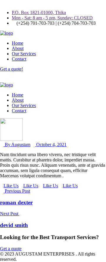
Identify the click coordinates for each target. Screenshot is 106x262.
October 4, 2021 (51, 144)
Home (17, 43)
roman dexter (16, 202)
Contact (19, 58)
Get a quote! (11, 68)
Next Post (9, 213)
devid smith (14, 225)
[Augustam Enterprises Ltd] (6, 33)
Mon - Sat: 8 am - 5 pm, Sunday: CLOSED (52, 17)
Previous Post (17, 190)
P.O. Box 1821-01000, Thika (39, 12)
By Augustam (17, 144)
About (18, 48)
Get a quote (10, 248)
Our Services (24, 53)
